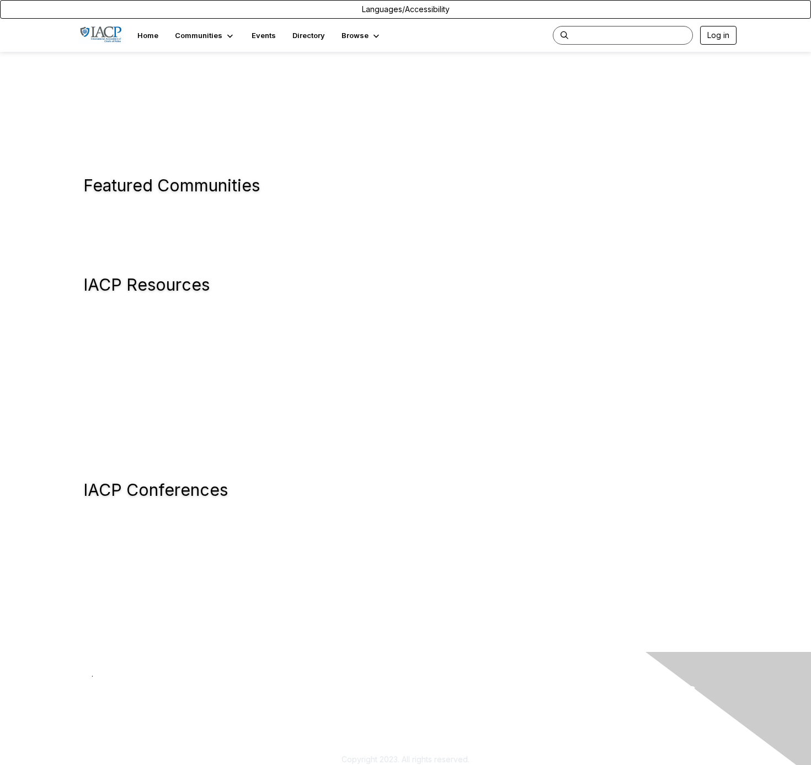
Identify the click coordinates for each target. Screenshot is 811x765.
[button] (205, 35)
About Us (585, 710)
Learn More (431, 732)
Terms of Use (593, 721)
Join (417, 710)
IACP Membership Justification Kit (470, 742)
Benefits (425, 721)
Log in (718, 35)
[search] (564, 35)
